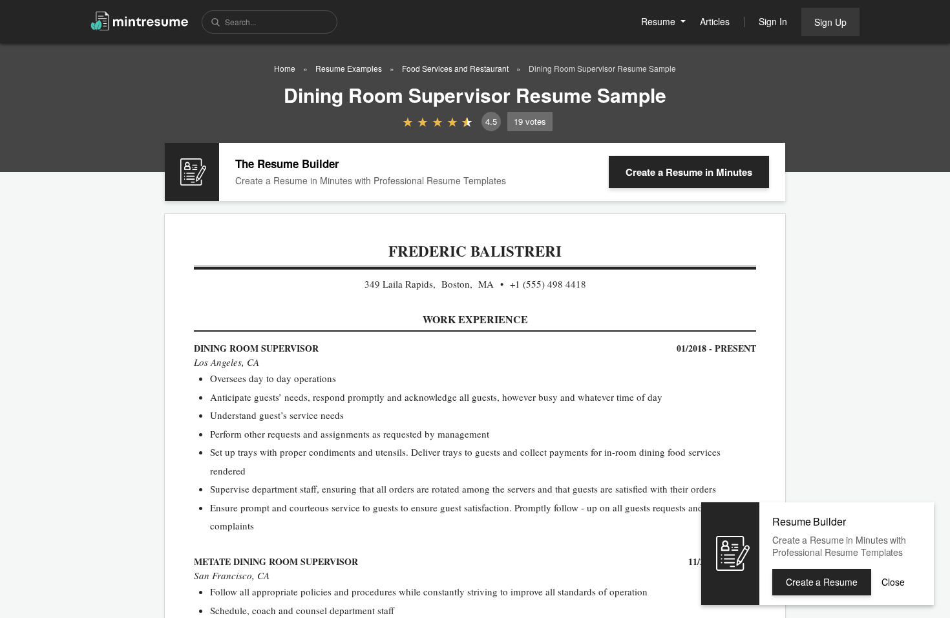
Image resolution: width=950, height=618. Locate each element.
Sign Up (830, 22)
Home (284, 68)
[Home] (139, 20)
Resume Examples (348, 68)
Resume (659, 21)
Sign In (773, 21)
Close (893, 581)
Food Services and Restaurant (455, 68)
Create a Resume (689, 172)
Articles (715, 21)
